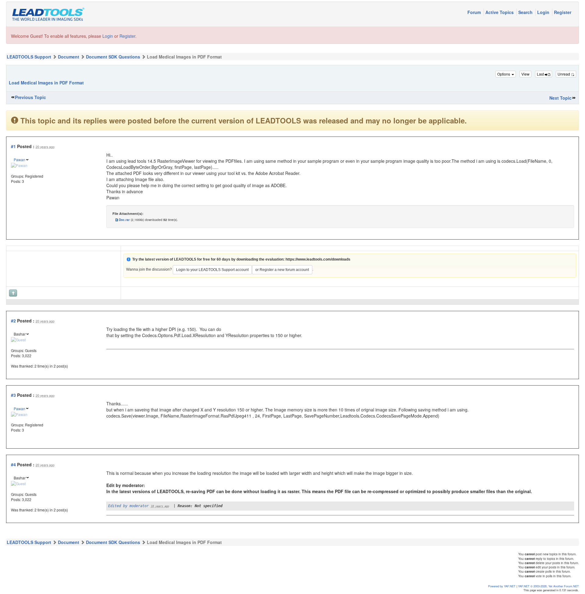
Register (562, 12)
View (525, 73)
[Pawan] (19, 164)
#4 (13, 464)
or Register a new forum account (282, 270)
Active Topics (500, 12)
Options (504, 73)
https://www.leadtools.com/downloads (317, 259)
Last (541, 73)
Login (544, 12)
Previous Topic (30, 97)
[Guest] (18, 339)
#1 (13, 146)
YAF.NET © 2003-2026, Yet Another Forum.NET (548, 586)
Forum (474, 12)
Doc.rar (124, 220)
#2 (13, 321)
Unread (564, 73)
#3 (13, 395)
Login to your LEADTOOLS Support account (212, 270)
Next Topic (560, 98)
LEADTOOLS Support (29, 57)
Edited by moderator (128, 506)
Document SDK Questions (113, 57)
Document (68, 57)
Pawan (19, 159)
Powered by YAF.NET (502, 586)
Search (526, 12)
